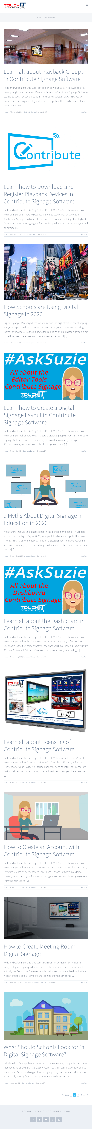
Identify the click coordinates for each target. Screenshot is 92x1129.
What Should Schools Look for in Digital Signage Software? (44, 1050)
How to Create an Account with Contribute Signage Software (41, 850)
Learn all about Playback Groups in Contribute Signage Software (44, 75)
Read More (84, 112)
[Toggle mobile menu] (87, 5)
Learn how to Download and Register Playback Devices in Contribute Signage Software (39, 194)
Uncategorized (41, 982)
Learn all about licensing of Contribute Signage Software (39, 745)
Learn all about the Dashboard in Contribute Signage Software (44, 624)
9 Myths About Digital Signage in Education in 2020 (43, 519)
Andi (7, 112)
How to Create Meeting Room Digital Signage (40, 950)
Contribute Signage (30, 112)
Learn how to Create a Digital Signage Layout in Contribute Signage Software (40, 415)
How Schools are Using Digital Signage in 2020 (41, 310)
